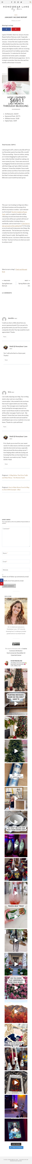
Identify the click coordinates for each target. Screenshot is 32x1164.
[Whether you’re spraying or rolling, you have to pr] (16, 774)
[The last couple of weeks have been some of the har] (16, 1011)
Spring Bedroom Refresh (7, 283)
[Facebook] (11, 2)
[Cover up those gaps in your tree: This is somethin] (16, 751)
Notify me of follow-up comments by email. (15, 577)
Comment (6, 529)
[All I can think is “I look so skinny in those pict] (16, 1035)
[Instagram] (14, 2)
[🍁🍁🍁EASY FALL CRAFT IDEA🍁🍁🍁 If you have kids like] (16, 1082)
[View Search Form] (30, 2)
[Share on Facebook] (6, 29)
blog (16, 14)
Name (5, 553)
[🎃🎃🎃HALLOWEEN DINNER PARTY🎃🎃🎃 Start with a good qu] (16, 869)
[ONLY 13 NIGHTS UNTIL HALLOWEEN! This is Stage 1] (16, 964)
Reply (4, 336)
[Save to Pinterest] (16, 29)
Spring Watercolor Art (24, 283)
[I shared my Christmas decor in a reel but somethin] (16, 679)
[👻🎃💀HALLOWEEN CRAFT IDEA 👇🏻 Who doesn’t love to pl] (16, 1058)
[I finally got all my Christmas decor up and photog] (16, 727)
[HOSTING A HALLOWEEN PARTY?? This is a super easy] (16, 893)
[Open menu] (2, 2)
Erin (9, 392)
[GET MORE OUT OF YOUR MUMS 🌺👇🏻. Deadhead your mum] (16, 987)
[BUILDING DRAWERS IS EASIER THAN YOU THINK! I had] (16, 798)
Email (5, 561)
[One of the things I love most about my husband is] (16, 1106)
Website (5, 570)
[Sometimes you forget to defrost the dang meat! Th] (16, 916)
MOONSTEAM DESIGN (16, 1160)
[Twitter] (21, 2)
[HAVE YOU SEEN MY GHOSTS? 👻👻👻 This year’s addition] (16, 845)
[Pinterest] (18, 2)
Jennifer (11, 318)
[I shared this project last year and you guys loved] (16, 1130)
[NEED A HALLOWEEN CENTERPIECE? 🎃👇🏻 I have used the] (16, 940)
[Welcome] (16, 611)
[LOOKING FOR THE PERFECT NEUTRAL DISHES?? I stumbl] (16, 822)
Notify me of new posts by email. (14, 581)
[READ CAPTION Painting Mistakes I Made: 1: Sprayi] (16, 703)
